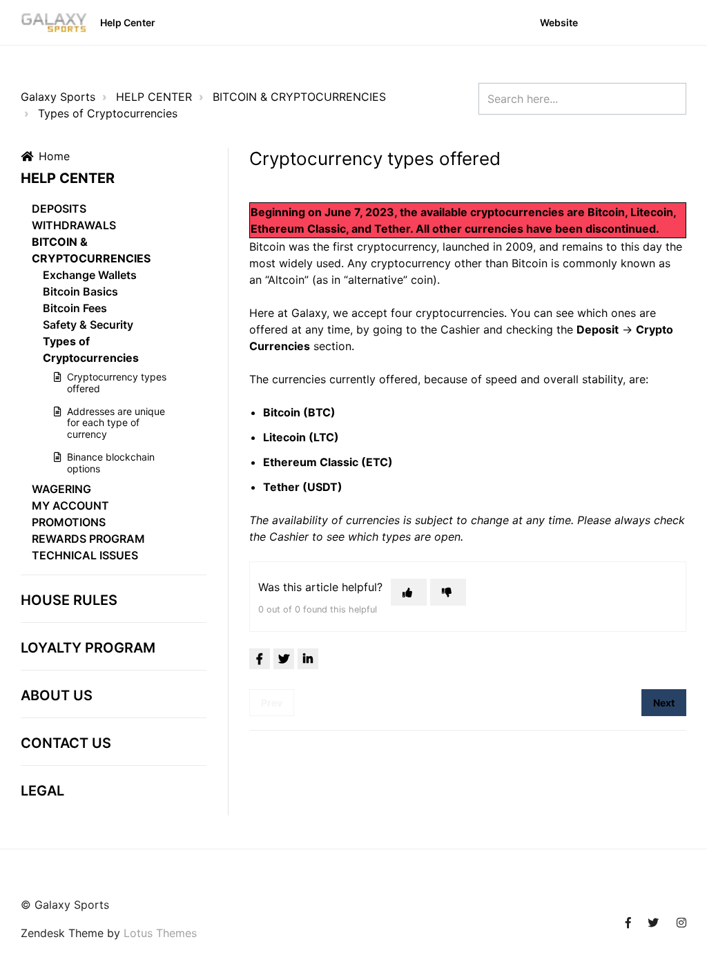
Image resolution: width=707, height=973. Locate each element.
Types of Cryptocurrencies (107, 113)
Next (664, 703)
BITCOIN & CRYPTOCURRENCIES (299, 97)
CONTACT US (66, 743)
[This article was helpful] (409, 592)
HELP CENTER (154, 97)
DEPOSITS (59, 208)
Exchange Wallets (90, 275)
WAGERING (61, 489)
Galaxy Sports (58, 97)
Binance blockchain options (111, 462)
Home (54, 156)
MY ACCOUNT (70, 505)
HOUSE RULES (69, 600)
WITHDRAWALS (74, 225)
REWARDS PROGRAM (88, 539)
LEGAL (42, 790)
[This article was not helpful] (448, 592)
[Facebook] (259, 658)
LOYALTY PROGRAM (88, 647)
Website (559, 22)
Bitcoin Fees (75, 308)
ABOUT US (57, 695)
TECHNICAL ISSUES (85, 555)
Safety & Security (88, 324)
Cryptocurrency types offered (116, 382)
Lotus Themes (160, 933)
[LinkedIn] (308, 658)
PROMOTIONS (69, 522)
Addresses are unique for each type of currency (116, 423)
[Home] (54, 22)
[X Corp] (283, 658)
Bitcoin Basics (80, 291)
